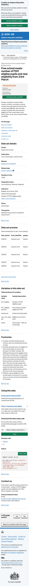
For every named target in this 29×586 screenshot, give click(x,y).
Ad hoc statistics (7, 171)
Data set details (6, 125)
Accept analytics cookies (14, 21)
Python (5, 441)
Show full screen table (8, 277)
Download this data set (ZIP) (11, 396)
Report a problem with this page (14, 524)
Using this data (6, 136)
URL (2, 430)
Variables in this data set (9, 130)
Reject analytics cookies (14, 25)
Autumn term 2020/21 (8, 164)
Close (26, 50)
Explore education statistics (12, 38)
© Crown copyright (14, 582)
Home (3, 55)
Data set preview (6, 128)
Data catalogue (11, 55)
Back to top (5, 220)
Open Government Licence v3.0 (11, 563)
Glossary (21, 539)
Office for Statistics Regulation (14, 552)
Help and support (7, 541)
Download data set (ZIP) (15, 97)
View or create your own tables (11, 406)
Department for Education (9, 547)
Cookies (4, 536)
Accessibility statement (9, 539)
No (25, 516)
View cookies (14, 30)
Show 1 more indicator (8, 198)
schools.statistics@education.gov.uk (13, 499)
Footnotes (4, 133)
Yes (18, 516)
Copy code (22, 454)
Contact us (4, 139)
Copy (14, 434)
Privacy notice (12, 536)
